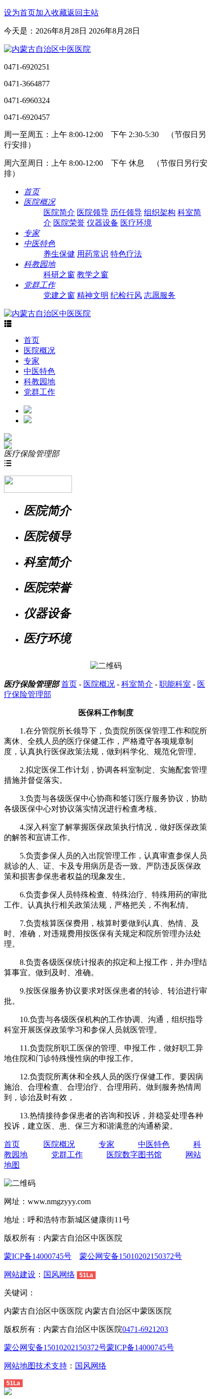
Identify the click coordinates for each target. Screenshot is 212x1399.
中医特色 (39, 371)
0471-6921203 (145, 1329)
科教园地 (39, 381)
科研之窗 (59, 274)
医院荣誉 (69, 223)
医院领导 (92, 212)
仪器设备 (102, 223)
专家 (31, 361)
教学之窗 (92, 274)
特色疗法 (126, 254)
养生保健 (59, 254)
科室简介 (137, 684)
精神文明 (92, 295)
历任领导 (126, 212)
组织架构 (160, 212)
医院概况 (39, 350)
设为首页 (19, 12)
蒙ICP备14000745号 (37, 1256)
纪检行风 (126, 295)
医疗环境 (136, 223)
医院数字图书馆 (134, 1154)
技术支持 (51, 1366)
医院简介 (59, 212)
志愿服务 (160, 295)
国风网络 (59, 1274)
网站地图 (19, 1366)
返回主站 (83, 12)
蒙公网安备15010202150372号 (130, 1256)
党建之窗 (59, 295)
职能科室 (175, 684)
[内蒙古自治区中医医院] (47, 49)
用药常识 (92, 254)
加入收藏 (51, 12)
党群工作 (39, 392)
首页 (31, 340)
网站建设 (19, 1274)
